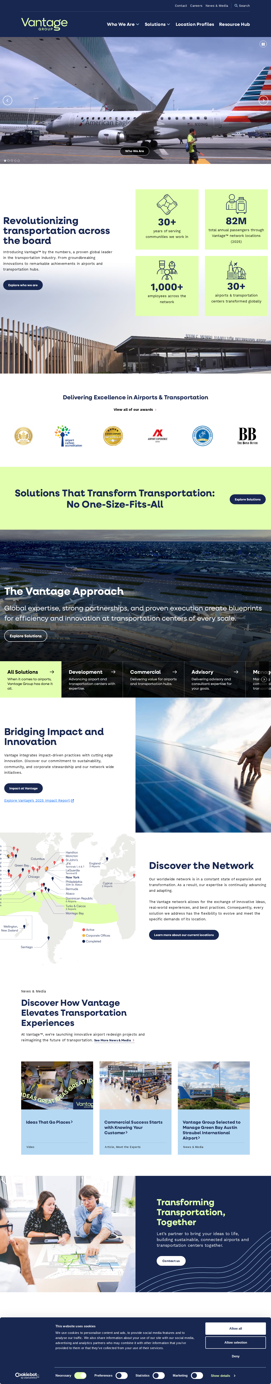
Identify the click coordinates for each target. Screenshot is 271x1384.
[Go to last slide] (7, 100)
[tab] (5, 161)
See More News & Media (112, 1040)
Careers (196, 6)
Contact (181, 6)
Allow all (235, 1328)
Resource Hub (234, 24)
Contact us (171, 1261)
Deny (235, 1356)
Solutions (155, 24)
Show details (220, 1375)
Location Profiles (195, 24)
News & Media (217, 6)
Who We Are (120, 24)
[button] (30, 679)
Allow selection (235, 1342)
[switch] (122, 1375)
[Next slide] (263, 100)
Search (244, 6)
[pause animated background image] (263, 44)
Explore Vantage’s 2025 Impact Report (39, 800)
